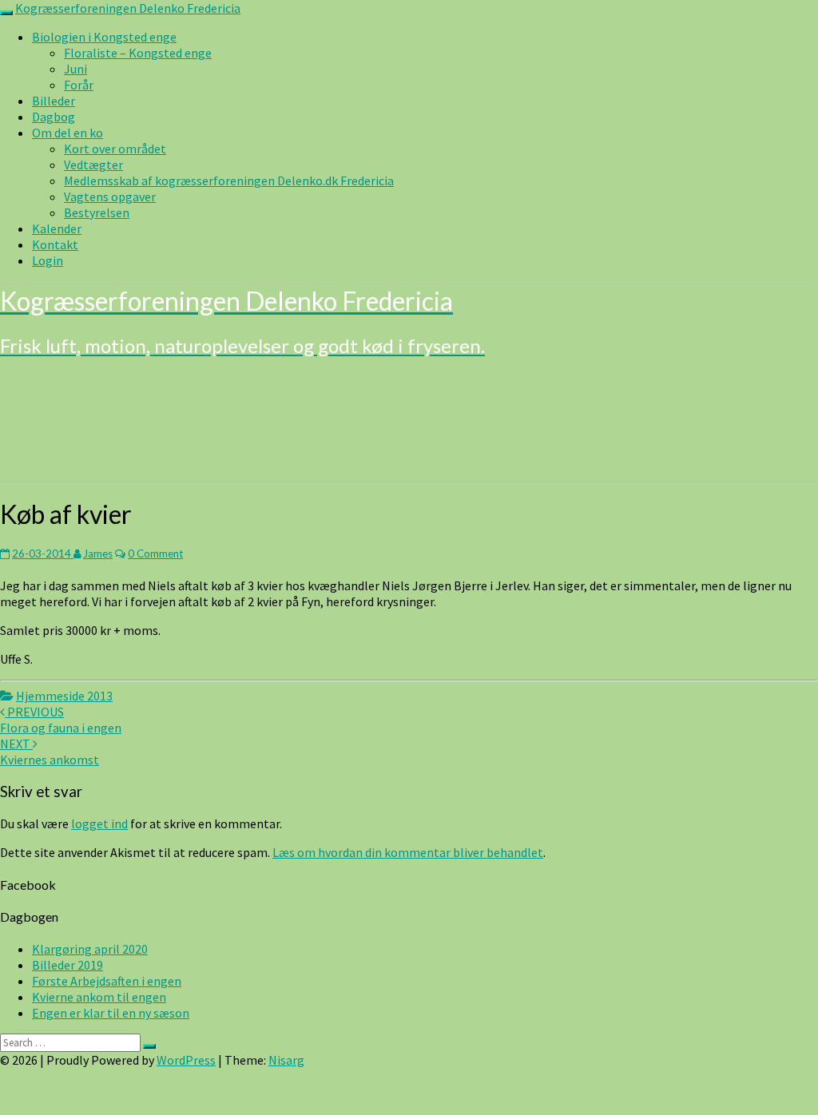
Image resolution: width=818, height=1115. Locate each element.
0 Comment (155, 553)
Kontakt (55, 244)
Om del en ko (67, 133)
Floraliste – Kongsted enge (138, 53)
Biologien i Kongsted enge (104, 37)
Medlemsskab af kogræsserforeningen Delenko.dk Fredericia (229, 180)
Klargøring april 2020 (90, 949)
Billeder (53, 101)
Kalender (56, 228)
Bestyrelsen (96, 212)
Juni (75, 69)
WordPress (186, 1060)
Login (47, 260)
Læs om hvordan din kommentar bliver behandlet (407, 852)
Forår (78, 85)
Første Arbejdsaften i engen (106, 981)
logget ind (99, 823)
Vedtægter (93, 165)
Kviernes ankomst (49, 752)
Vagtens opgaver (110, 196)
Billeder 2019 (67, 965)
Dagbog (53, 117)
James (98, 553)
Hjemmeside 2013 (64, 696)
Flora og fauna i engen (60, 720)
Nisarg (286, 1060)
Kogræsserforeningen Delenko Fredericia (127, 8)
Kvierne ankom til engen (99, 997)
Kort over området (115, 149)
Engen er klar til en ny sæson (110, 1013)
